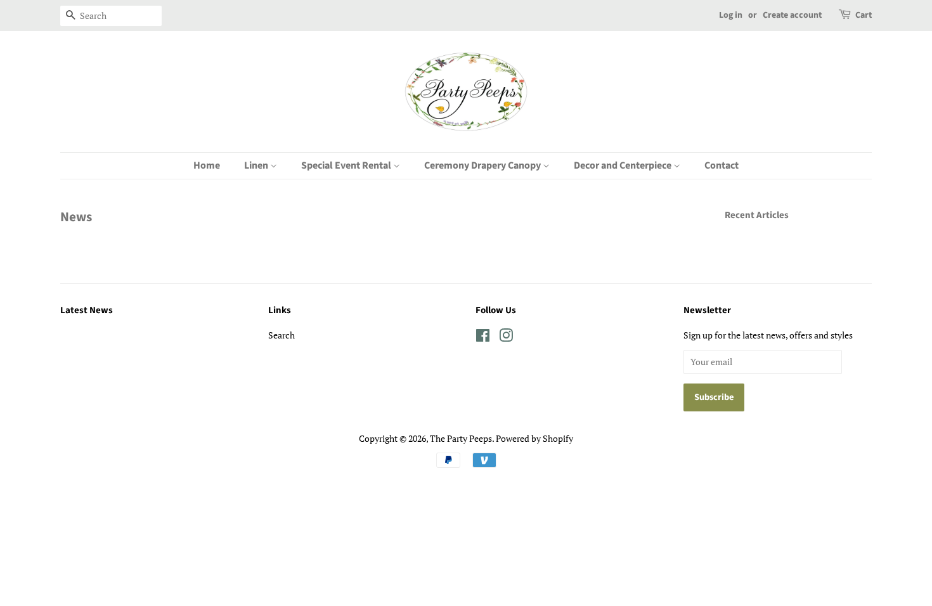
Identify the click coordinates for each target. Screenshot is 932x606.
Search (281, 335)
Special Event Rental (347, 165)
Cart (863, 15)
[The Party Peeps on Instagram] (506, 338)
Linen (257, 165)
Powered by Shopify (534, 438)
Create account (792, 15)
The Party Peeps (461, 438)
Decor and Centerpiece (623, 165)
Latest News (86, 310)
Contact (721, 165)
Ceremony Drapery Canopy (483, 165)
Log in (730, 15)
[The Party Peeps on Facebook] (483, 338)
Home (206, 165)
